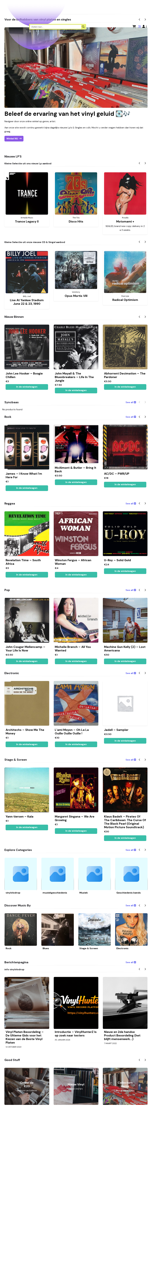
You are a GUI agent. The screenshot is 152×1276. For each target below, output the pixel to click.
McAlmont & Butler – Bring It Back (75, 469)
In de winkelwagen (125, 386)
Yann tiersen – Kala (19, 816)
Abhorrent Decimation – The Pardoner (124, 375)
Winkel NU (12, 138)
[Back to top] (147, 1269)
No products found (12, 409)
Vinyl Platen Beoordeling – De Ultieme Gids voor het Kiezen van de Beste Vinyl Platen (25, 1037)
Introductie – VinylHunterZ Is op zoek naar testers (76, 1033)
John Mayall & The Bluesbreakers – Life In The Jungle (74, 377)
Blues (46, 948)
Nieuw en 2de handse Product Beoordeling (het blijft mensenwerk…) (122, 1035)
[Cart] (134, 26)
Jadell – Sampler (116, 730)
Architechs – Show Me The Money (25, 731)
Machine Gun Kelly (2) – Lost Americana (124, 648)
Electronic (122, 948)
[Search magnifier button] (83, 27)
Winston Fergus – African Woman (73, 562)
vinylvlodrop (13, 892)
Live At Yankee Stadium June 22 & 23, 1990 (27, 302)
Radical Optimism (125, 300)
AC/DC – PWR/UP (116, 474)
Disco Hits (76, 221)
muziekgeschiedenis (55, 892)
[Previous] (139, 163)
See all (129, 402)
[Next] (145, 163)
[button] (144, 26)
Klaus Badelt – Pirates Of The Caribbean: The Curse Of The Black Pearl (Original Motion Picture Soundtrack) (125, 822)
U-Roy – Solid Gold (117, 560)
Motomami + (125, 221)
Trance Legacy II (27, 221)
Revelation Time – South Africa (23, 562)
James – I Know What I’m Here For (24, 475)
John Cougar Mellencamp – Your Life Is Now (25, 648)
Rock (8, 948)
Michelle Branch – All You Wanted (73, 648)
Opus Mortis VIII (76, 296)
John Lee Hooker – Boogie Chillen (24, 375)
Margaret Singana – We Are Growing (74, 818)
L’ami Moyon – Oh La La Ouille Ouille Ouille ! (72, 731)
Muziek (83, 892)
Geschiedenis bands (128, 892)
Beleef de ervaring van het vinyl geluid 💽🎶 (67, 114)
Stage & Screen (88, 948)
